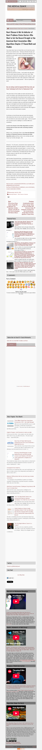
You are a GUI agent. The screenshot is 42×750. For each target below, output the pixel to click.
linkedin (30, 1)
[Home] (8, 29)
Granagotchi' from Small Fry (13, 467)
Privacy (11, 344)
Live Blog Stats (21, 574)
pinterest (35, 1)
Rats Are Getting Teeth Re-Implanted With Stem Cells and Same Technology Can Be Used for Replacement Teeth (20, 88)
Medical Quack (9, 746)
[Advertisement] (24, 14)
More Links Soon (12, 1)
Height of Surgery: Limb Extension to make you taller (19, 432)
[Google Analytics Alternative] (21, 749)
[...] (11, 230)
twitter (20, 1)
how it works (20, 386)
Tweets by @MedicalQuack (13, 566)
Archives (30, 344)
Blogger (34, 746)
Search (33, 20)
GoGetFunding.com (26, 386)
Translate (21, 344)
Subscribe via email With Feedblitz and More (17, 340)
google (25, 1)
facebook (22, 1)
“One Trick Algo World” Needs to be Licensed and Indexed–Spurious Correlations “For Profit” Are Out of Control (24, 498)
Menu (11, 20)
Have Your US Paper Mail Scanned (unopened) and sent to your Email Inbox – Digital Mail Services (24, 442)
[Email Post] (8, 197)
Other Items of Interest (23, 194)
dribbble (33, 1)
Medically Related (13, 194)
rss (27, 1)
